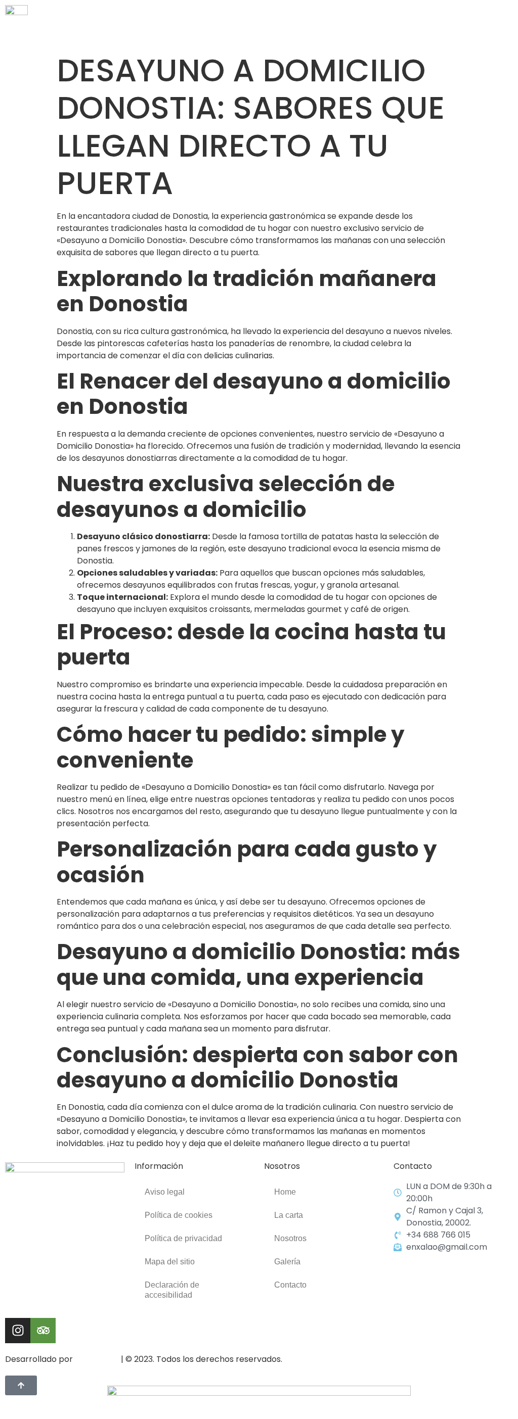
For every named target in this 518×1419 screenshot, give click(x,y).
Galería (287, 1261)
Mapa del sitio (170, 1261)
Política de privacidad (183, 1238)
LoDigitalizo (97, 1359)
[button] (504, 24)
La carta (288, 1215)
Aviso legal (165, 1192)
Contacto (290, 1285)
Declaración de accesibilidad (172, 1290)
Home (285, 1192)
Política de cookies (178, 1215)
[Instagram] (17, 1330)
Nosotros (290, 1238)
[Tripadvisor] (43, 1330)
